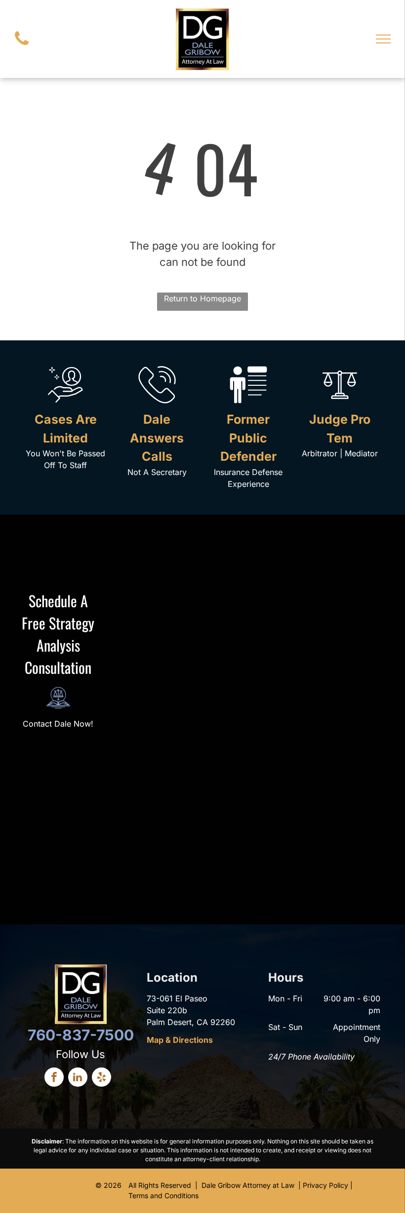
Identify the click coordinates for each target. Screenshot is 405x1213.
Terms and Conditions (163, 1195)
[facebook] (54, 1078)
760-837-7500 (81, 1035)
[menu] (383, 39)
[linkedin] (77, 1078)
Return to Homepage (202, 298)
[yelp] (101, 1078)
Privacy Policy (325, 1185)
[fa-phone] (22, 47)
